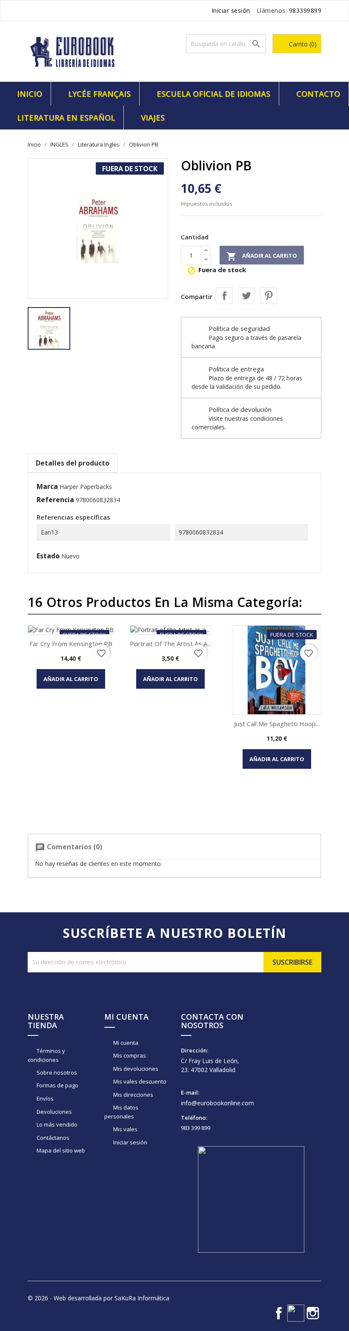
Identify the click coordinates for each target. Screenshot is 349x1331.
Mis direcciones (132, 1094)
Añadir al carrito (261, 256)
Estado (48, 556)
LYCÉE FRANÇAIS (99, 94)
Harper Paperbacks (86, 487)
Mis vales (124, 1129)
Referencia (55, 499)
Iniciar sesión (129, 1142)
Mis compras (129, 1055)
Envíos (44, 1098)
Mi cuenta (125, 1042)
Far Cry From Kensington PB (70, 643)
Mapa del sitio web (60, 1150)
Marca (47, 486)
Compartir (224, 295)
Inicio (29, 94)
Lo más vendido (56, 1124)
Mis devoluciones (135, 1068)
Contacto (318, 94)
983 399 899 (195, 1128)
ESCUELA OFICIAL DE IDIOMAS (213, 94)
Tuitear (246, 295)
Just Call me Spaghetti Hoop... (277, 723)
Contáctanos (52, 1137)
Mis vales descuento (139, 1081)
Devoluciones (53, 1111)
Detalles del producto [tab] (72, 463)
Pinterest (268, 295)
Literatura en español (66, 117)
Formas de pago (56, 1085)
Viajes (153, 117)
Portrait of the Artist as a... (170, 643)
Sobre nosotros (56, 1072)
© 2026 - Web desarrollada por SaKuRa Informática (98, 1298)
